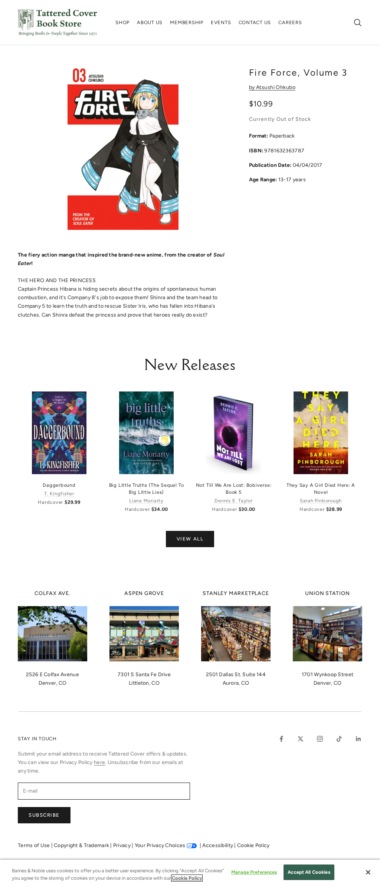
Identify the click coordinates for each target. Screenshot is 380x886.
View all (190, 539)
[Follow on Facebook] (281, 739)
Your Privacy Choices (160, 845)
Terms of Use (34, 845)
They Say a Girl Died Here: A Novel (321, 488)
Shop (122, 22)
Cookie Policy (253, 845)
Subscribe (44, 815)
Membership (186, 22)
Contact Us (255, 22)
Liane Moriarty (146, 500)
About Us (150, 22)
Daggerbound (59, 485)
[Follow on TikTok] (339, 739)
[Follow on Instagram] (320, 739)
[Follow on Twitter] (300, 739)
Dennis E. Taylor (233, 500)
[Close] (368, 872)
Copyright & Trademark (82, 845)
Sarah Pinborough (321, 500)
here (99, 762)
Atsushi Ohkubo (275, 87)
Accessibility (218, 845)
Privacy (122, 845)
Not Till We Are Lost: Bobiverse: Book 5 (234, 488)
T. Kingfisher (59, 493)
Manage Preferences (254, 872)
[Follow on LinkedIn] (358, 739)
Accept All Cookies (309, 872)
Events (221, 22)
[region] (190, 873)
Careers (290, 22)
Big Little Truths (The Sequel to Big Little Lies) (146, 488)
